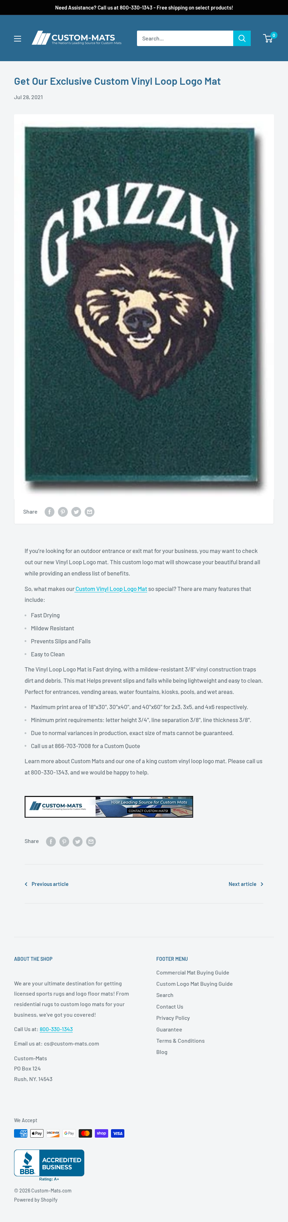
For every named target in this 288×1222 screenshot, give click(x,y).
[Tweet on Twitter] (76, 511)
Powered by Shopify (36, 1200)
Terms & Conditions (180, 1040)
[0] (268, 38)
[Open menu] (17, 38)
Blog (162, 1051)
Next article (242, 884)
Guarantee (169, 1029)
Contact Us (169, 1006)
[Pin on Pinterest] (63, 511)
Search (165, 994)
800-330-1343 (56, 1028)
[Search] (242, 38)
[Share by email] (89, 511)
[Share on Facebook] (49, 511)
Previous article (50, 884)
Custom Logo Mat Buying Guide (194, 983)
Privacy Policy (173, 1017)
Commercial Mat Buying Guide (192, 972)
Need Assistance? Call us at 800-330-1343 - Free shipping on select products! (144, 7)
